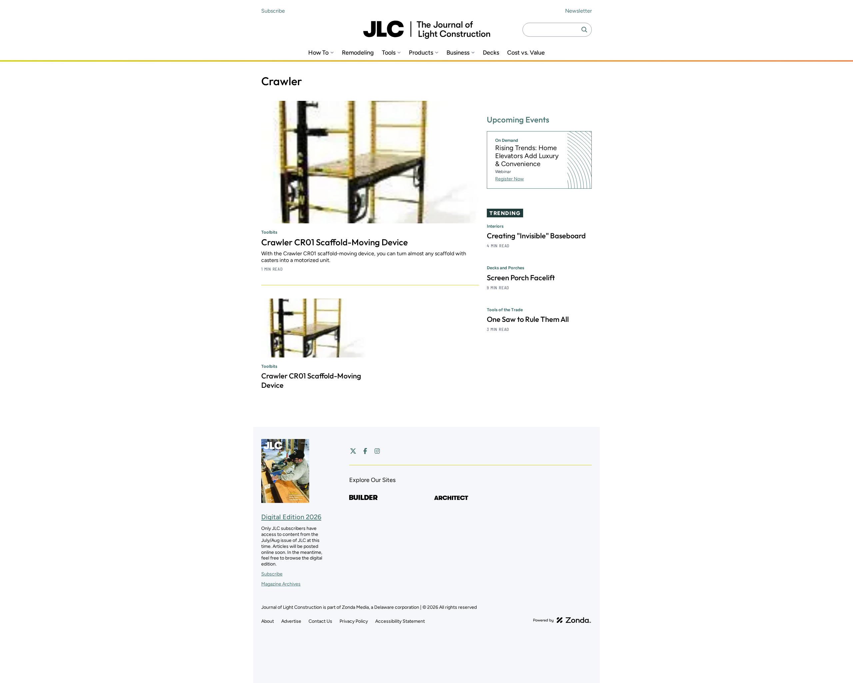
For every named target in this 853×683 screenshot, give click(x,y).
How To (318, 52)
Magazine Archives (281, 584)
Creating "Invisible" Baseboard (536, 236)
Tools (389, 52)
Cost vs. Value (526, 52)
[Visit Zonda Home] (562, 620)
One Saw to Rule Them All (528, 319)
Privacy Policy (354, 621)
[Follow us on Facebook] (365, 451)
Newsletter (578, 11)
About (267, 621)
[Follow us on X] (353, 451)
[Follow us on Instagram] (377, 451)
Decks (491, 52)
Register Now (509, 179)
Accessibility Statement (400, 621)
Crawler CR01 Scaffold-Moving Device (334, 242)
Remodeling (358, 52)
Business (457, 52)
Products (421, 52)
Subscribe (273, 11)
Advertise (291, 621)
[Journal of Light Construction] (426, 30)
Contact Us (320, 621)
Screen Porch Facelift (521, 277)
